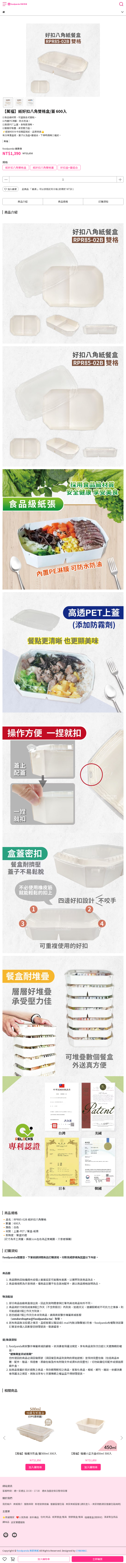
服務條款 (28, 1504)
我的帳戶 (7, 1504)
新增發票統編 (42, 1504)
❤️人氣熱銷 (22, 1517)
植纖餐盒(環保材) (93, 1517)
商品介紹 (23, 201)
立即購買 (97, 1559)
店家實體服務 (18, 1522)
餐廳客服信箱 (57, 1504)
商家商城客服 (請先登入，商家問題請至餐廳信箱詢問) (93, 1504)
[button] (122, 1438)
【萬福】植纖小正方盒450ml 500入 (91, 1453)
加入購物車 (44, 1559)
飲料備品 (34, 1517)
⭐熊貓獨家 (8, 1517)
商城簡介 (17, 1504)
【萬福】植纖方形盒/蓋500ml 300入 (35, 1453)
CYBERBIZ (81, 1550)
